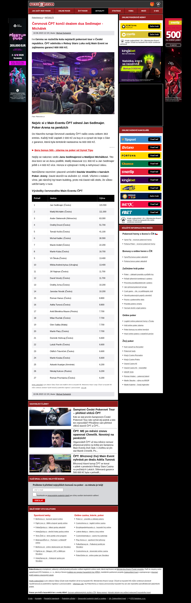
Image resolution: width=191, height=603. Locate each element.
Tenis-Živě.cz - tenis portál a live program (51, 536)
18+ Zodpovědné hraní (117, 599)
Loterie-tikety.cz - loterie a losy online (90, 532)
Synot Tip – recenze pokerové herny (138, 240)
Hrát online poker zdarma (133, 325)
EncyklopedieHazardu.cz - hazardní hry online (93, 527)
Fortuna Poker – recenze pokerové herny (139, 244)
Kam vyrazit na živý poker (133, 347)
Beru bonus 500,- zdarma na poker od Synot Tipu (64, 150)
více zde (83, 387)
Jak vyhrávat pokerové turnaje (135, 287)
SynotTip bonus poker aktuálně (136, 257)
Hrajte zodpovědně (37, 384)
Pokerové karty (129, 351)
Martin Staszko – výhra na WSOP (136, 381)
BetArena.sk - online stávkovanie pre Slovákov (53, 547)
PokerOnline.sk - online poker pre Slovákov (92, 555)
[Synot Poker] (173, 101)
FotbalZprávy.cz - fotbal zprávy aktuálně (50, 527)
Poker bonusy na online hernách (136, 330)
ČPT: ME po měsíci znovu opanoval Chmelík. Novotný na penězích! (93, 435)
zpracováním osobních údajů (58, 496)
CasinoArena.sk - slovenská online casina (92, 551)
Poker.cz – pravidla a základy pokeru (90, 519)
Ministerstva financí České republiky (130, 569)
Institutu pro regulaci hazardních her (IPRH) (83, 572)
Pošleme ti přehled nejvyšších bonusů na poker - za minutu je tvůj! (68, 485)
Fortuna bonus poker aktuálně (135, 261)
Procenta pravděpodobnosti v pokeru (138, 283)
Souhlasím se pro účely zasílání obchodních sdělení (68, 496)
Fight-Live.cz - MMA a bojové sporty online (52, 523)
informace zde (78, 584)
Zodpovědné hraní (131, 572)
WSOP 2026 (129, 372)
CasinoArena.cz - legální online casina (90, 523)
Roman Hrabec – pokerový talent (136, 376)
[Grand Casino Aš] (17, 101)
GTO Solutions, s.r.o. (138, 599)
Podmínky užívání (68, 599)
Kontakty (38, 599)
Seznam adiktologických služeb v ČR (82, 592)
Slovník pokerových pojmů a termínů (138, 295)
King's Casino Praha (132, 360)
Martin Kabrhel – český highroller (136, 385)
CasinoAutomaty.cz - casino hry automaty (91, 536)
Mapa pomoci (102, 592)
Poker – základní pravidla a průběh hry (139, 274)
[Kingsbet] (140, 81)
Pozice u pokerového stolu (134, 300)
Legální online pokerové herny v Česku (139, 321)
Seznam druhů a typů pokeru (135, 308)
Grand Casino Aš (130, 364)
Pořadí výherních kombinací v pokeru (138, 279)
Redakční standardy (51, 599)
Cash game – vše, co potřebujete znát (138, 291)
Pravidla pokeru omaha (133, 304)
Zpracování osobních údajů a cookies (92, 599)
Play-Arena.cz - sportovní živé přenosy (90, 540)
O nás (30, 599)
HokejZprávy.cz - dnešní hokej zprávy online (52, 532)
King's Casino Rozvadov (133, 355)
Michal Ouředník (63, 33)
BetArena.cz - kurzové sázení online (49, 519)
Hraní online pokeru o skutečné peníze (139, 334)
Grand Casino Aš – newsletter (135, 368)
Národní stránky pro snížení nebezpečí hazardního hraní (129, 592)
